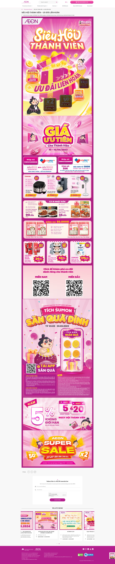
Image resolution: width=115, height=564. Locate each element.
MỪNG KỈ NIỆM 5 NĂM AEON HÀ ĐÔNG (82, 531)
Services (54, 5)
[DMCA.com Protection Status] (80, 554)
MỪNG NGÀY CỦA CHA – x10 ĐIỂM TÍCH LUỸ (57, 532)
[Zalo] (88, 549)
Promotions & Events (26, 5)
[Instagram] (86, 549)
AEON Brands (65, 5)
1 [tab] (56, 543)
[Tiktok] (92, 549)
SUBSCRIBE (57, 499)
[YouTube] (90, 549)
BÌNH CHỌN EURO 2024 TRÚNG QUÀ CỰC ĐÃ (33, 532)
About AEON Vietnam (77, 5)
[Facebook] (83, 549)
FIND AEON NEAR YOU (82, 2)
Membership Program (41, 5)
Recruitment (90, 5)
